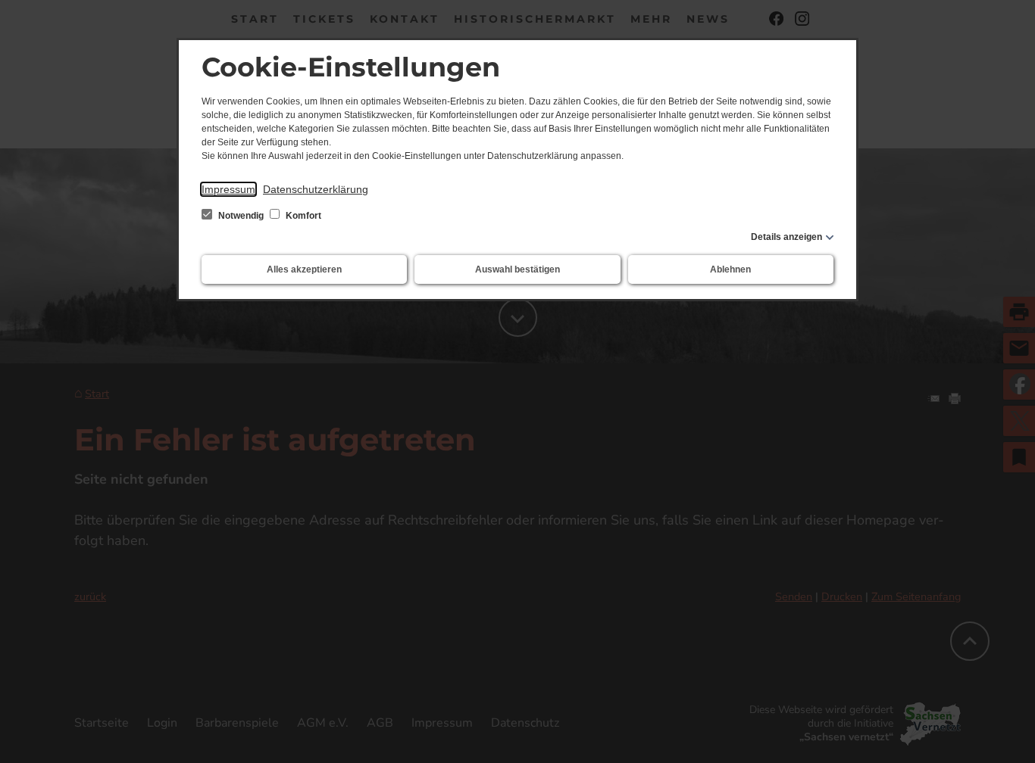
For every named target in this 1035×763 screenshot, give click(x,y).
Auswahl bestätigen (517, 269)
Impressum (228, 189)
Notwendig (241, 215)
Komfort (302, 215)
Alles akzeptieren (304, 269)
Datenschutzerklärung (315, 189)
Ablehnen (730, 269)
